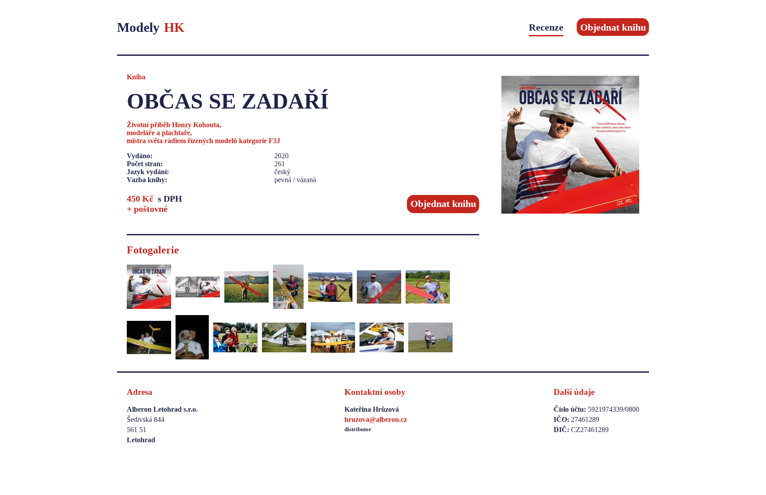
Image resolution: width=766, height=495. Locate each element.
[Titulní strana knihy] (149, 288)
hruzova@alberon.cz (375, 419)
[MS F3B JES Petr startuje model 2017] (428, 287)
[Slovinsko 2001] (246, 287)
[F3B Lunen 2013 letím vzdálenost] (235, 338)
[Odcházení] (430, 338)
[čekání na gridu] (284, 338)
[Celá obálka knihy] (198, 288)
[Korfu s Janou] (149, 338)
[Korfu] (192, 338)
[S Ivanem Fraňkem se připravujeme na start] (330, 288)
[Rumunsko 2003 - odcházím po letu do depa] (379, 287)
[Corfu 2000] (333, 338)
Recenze (546, 27)
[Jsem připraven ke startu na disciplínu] (382, 338)
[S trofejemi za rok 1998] (288, 288)
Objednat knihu (613, 27)
